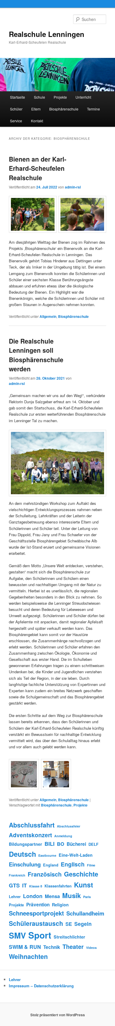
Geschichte (81, 874)
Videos (91, 947)
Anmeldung (63, 836)
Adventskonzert (30, 835)
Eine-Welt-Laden (76, 855)
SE (68, 923)
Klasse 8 (35, 886)
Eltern (36, 108)
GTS (14, 885)
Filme (91, 865)
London (32, 896)
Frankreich (17, 875)
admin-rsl (73, 187)
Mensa (52, 896)
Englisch (73, 864)
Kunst (83, 885)
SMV (17, 935)
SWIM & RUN (25, 946)
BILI (50, 844)
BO (60, 843)
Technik (51, 947)
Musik (71, 895)
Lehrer (15, 896)
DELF (93, 844)
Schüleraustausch (36, 923)
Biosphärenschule (63, 108)
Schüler (16, 108)
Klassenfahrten (58, 886)
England (50, 865)
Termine (93, 108)
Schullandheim (85, 913)
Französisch (45, 874)
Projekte (60, 97)
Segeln (83, 923)
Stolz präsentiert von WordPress (57, 1014)
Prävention (38, 904)
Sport (39, 935)
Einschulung (25, 864)
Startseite (17, 97)
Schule (39, 97)
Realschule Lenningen (46, 34)
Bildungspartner (25, 844)
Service (16, 120)
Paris (87, 897)
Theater (73, 946)
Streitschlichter (69, 937)
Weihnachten (28, 956)
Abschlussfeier (68, 826)
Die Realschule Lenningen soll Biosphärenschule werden (36, 354)
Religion (60, 905)
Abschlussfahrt (32, 825)
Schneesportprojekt (36, 913)
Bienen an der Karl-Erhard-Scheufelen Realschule (37, 168)
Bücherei (76, 844)
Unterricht (83, 97)
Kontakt (37, 120)
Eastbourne (47, 855)
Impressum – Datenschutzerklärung (41, 985)
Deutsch (22, 854)
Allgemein (48, 316)
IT (24, 885)
